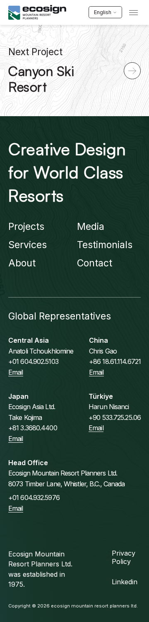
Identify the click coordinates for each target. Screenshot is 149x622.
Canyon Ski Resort (41, 79)
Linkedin (124, 582)
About (22, 263)
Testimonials (104, 245)
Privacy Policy (123, 557)
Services (27, 245)
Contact (94, 263)
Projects (26, 226)
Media (90, 226)
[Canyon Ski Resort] (132, 70)
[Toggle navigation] (133, 12)
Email (15, 372)
